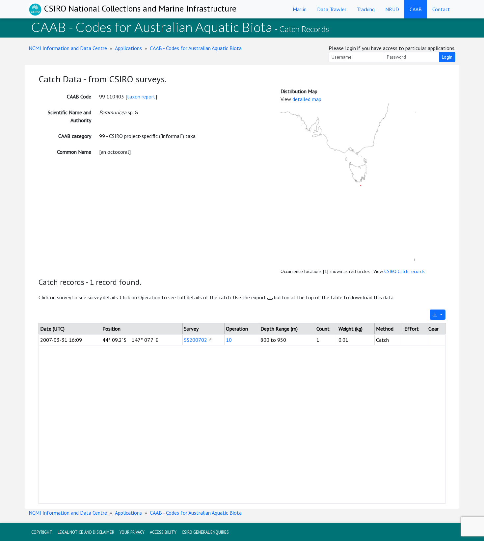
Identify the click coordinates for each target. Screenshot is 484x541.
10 (229, 340)
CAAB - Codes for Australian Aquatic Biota (196, 48)
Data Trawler (331, 9)
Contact (441, 9)
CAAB (416, 9)
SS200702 (195, 340)
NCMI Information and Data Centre (68, 48)
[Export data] (437, 315)
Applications (128, 48)
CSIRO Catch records (404, 271)
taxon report (141, 96)
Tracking (366, 9)
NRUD (392, 9)
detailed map (306, 99)
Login (447, 57)
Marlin (300, 9)
